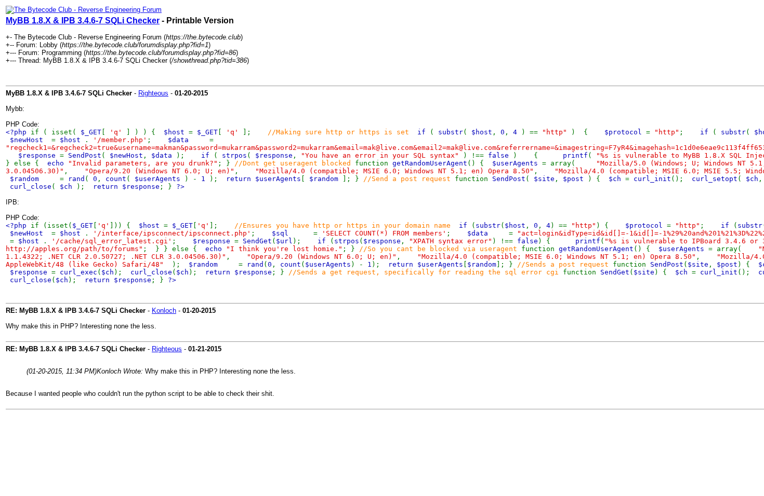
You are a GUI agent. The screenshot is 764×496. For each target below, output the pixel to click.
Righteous (153, 93)
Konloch (164, 310)
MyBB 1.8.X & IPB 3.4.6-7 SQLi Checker (83, 20)
